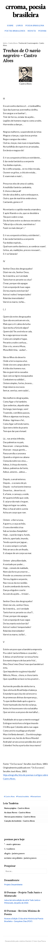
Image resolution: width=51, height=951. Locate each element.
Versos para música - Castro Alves (20, 816)
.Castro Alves (12, 43)
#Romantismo (35, 796)
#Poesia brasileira (22, 796)
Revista (32, 31)
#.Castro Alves (9, 796)
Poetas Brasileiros (15, 31)
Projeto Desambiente (13, 884)
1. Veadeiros (9, 848)
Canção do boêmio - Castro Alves (19, 821)
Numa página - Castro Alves (17, 808)
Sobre (10, 25)
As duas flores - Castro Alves (17, 812)
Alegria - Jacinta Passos (14, 853)
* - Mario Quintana (12, 844)
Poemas (42, 31)
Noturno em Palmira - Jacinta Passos (20, 857)
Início (5, 43)
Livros (19, 25)
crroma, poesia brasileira (25, 10)
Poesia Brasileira (34, 25)
